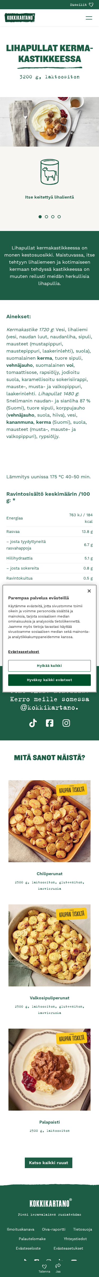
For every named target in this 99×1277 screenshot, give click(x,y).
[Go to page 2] (46, 216)
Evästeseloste (28, 1248)
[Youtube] (74, 1258)
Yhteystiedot (75, 1239)
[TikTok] (24, 1258)
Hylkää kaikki (49, 666)
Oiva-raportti (53, 1229)
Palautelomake (32, 1239)
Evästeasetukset (23, 652)
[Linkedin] (61, 1258)
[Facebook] (36, 1258)
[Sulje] (89, 591)
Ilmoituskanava (20, 1229)
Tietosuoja (82, 1229)
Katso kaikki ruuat (48, 1162)
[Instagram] (48, 1258)
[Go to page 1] (40, 216)
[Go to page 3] (52, 216)
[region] (49, 639)
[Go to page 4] (59, 216)
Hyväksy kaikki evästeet (49, 680)
